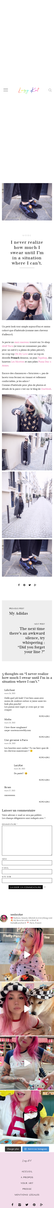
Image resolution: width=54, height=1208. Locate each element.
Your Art (27, 1183)
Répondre (44, 716)
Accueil (27, 1171)
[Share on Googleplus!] (35, 585)
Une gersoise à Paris (16, 740)
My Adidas (18, 613)
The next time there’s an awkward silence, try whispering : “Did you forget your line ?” (27, 640)
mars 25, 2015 (10, 723)
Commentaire (10, 824)
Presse (27, 1189)
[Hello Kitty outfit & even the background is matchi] (27, 1063)
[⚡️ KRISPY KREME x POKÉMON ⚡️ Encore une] (27, 1117)
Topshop (42, 357)
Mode (27, 235)
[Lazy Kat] (29, 90)
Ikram (7, 787)
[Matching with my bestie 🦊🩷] (27, 1009)
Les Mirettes (17, 361)
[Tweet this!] (29, 585)
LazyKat (18, 765)
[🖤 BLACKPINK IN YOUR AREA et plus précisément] (27, 954)
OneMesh (46, 388)
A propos (27, 1177)
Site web (6, 877)
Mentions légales (27, 1195)
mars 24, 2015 (10, 693)
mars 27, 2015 (9, 790)
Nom (4, 859)
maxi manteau (21, 342)
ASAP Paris (7, 346)
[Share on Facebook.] (18, 585)
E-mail (5, 868)
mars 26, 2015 (10, 743)
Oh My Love (21, 354)
